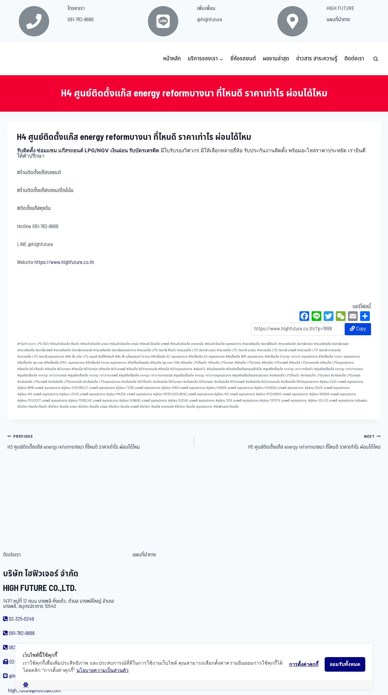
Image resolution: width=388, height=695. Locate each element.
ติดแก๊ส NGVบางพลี (112, 369)
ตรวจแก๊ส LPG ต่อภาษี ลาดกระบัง (319, 350)
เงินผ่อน (361, 400)
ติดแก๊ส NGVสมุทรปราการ (175, 369)
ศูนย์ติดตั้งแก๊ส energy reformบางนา (338, 369)
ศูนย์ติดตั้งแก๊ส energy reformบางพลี (93, 375)
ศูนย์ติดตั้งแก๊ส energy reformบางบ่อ (42, 375)
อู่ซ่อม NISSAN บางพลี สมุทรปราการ (332, 394)
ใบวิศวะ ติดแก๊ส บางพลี (124, 406)
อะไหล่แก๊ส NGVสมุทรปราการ (300, 381)
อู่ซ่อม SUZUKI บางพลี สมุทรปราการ (191, 400)
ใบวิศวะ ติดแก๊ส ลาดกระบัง (157, 406)
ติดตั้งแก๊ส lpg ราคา (30, 362)
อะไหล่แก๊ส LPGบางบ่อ (345, 375)
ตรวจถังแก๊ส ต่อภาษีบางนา (296, 343)
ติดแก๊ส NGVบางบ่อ (85, 369)
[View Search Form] (375, 59)
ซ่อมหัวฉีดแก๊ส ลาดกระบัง (186, 343)
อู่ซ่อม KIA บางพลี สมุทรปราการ (38, 394)
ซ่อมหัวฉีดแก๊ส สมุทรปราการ (223, 343)
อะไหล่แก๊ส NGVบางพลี (229, 381)
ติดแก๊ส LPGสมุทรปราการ (337, 362)
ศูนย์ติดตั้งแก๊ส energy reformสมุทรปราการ (202, 375)
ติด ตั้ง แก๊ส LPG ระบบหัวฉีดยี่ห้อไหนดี (89, 356)
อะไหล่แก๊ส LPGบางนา (315, 375)
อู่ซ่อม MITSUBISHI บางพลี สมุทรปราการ (282, 394)
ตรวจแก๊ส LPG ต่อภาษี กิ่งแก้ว (156, 350)
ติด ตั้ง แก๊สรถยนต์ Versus (132, 356)
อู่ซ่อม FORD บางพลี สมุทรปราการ (138, 387)
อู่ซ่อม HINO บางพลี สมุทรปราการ (183, 387)
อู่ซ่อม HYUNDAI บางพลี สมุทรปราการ (278, 387)
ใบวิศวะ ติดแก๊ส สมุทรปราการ (193, 406)
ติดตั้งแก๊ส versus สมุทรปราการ (106, 362)
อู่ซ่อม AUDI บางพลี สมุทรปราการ (341, 381)
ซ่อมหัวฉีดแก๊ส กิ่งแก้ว (64, 343)
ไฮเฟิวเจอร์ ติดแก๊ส (226, 406)
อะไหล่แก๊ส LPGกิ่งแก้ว (284, 375)
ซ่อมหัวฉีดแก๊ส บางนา (94, 343)
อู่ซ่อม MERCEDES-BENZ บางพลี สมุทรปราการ (183, 394)
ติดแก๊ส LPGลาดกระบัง (304, 362)
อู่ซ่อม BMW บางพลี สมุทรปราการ (38, 387)
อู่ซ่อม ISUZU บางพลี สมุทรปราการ (327, 387)
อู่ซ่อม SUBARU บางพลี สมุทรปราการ (143, 400)
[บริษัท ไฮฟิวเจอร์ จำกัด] (20, 59)
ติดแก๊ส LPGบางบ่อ (248, 362)
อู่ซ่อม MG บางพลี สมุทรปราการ (234, 394)
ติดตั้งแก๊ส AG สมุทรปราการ (206, 356)
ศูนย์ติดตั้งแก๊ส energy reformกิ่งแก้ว (288, 369)
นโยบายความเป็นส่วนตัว (102, 670)
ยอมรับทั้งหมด (345, 664)
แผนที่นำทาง (338, 20)
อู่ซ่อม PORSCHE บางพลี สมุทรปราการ (93, 400)
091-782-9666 (81, 20)
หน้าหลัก (172, 58)
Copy (360, 329)
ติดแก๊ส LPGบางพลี (275, 362)
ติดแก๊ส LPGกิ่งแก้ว (194, 362)
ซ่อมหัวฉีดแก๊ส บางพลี (154, 343)
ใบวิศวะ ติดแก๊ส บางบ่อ (93, 406)
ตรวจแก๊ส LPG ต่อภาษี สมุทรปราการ (40, 356)
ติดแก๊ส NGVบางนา (58, 369)
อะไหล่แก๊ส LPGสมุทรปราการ (102, 381)
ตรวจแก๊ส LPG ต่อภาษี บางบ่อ (236, 350)
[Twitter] (329, 317)
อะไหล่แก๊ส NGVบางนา (167, 381)
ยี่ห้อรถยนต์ (243, 58)
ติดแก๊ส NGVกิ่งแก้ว (30, 369)
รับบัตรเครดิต (216, 369)
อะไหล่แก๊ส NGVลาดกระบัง (263, 381)
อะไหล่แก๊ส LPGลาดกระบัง (65, 381)
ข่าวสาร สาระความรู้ (316, 58)
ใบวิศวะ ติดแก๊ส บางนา (62, 406)
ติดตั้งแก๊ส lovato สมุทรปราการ (339, 356)
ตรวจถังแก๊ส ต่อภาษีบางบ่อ (331, 343)
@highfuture (209, 20)
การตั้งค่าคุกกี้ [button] (304, 664)
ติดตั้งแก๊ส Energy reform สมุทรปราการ (291, 356)
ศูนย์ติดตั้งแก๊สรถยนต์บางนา (250, 375)
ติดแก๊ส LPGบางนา (221, 362)
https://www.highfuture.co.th (64, 262)
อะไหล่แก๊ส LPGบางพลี (32, 381)
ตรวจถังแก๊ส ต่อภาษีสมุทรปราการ (114, 350)
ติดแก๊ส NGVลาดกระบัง (141, 369)
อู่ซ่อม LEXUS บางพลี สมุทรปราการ (82, 394)
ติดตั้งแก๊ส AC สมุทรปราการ (169, 356)
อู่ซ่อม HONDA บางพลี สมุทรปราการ (229, 387)
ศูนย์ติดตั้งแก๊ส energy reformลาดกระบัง (146, 375)
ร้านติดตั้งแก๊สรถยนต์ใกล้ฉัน (244, 369)
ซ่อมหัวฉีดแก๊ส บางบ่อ (124, 343)
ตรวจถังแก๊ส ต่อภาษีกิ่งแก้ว (260, 343)
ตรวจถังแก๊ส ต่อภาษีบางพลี (34, 350)
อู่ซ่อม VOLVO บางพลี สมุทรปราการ (331, 400)
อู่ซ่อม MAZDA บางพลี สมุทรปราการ (129, 394)
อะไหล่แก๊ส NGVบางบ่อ (198, 381)
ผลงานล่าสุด (276, 58)
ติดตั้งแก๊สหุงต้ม (138, 362)
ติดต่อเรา (354, 58)
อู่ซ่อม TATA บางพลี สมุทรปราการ (237, 400)
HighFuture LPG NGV (33, 343)
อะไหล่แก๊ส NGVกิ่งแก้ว (137, 381)
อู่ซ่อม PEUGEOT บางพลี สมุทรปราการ (42, 400)
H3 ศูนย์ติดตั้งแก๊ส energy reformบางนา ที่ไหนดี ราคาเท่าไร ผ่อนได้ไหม (73, 442)
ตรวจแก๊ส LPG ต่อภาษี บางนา (196, 350)
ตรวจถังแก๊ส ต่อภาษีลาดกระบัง (72, 350)
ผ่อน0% (199, 369)
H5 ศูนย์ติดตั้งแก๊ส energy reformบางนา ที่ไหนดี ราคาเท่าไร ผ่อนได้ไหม (314, 442)
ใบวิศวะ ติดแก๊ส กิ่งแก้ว (32, 406)
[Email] (353, 317)
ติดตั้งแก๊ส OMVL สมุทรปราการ (64, 362)
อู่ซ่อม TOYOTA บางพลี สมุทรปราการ (283, 400)
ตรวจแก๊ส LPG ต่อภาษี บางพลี (276, 350)
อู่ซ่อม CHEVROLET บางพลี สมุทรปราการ (88, 387)
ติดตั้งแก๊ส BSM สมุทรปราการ (244, 356)
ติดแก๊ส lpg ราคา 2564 (165, 362)
